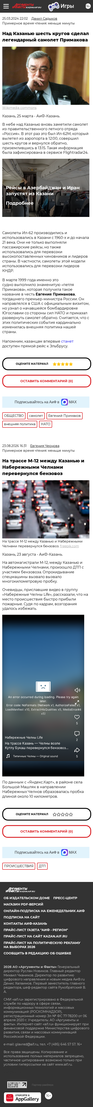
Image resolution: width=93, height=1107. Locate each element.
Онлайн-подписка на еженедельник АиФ (44, 911)
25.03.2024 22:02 (15, 19)
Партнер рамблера (42, 1084)
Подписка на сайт (22, 917)
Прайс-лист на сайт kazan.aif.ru (35, 936)
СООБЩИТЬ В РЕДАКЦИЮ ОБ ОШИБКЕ (37, 953)
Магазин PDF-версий (23, 904)
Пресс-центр (65, 898)
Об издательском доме (27, 898)
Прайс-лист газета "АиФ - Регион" (36, 930)
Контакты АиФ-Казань (25, 924)
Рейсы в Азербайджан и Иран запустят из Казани (43, 190)
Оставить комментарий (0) (46, 381)
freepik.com (69, 546)
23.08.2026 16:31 (14, 446)
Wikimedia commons (19, 108)
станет (67, 341)
